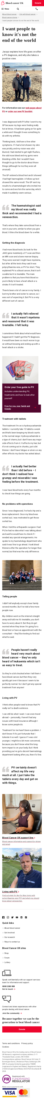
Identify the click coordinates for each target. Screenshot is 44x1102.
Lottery (7, 962)
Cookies (5, 1047)
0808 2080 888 (8, 986)
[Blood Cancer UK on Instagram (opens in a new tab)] (9, 917)
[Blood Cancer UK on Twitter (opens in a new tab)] (13, 917)
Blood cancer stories (9, 17)
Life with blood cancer (27, 14)
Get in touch (7, 989)
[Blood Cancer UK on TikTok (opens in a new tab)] (27, 917)
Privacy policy (27, 1043)
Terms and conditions (11, 1043)
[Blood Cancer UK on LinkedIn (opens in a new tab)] (22, 917)
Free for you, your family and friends (17, 407)
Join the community (11, 1013)
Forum (6, 958)
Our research (9, 937)
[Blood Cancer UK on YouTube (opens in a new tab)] (18, 917)
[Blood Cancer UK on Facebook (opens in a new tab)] (4, 917)
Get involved (9, 933)
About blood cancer (9, 14)
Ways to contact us (12, 942)
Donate (22, 1029)
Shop (6, 953)
